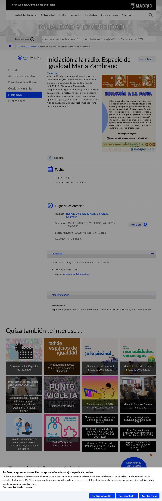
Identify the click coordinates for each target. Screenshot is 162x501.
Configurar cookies (102, 495)
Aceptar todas (149, 495)
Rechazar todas (127, 495)
